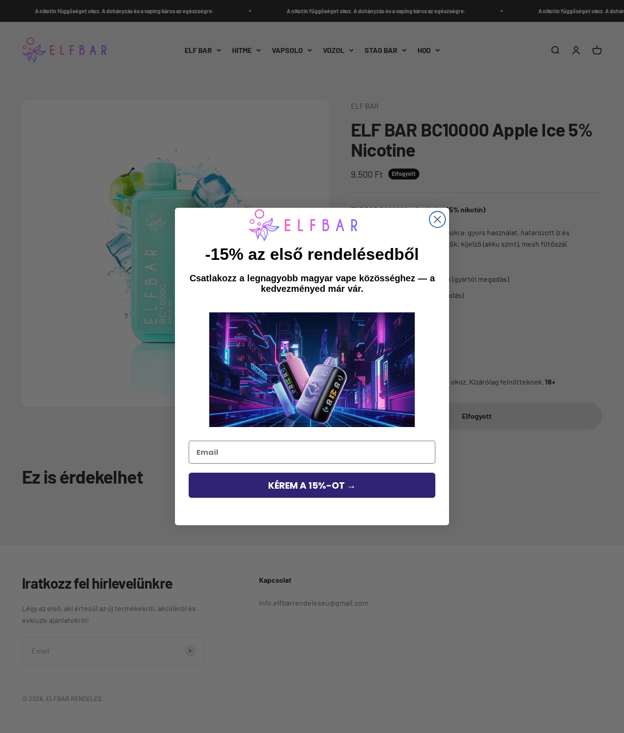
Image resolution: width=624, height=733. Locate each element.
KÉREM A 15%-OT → (312, 485)
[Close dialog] (437, 219)
